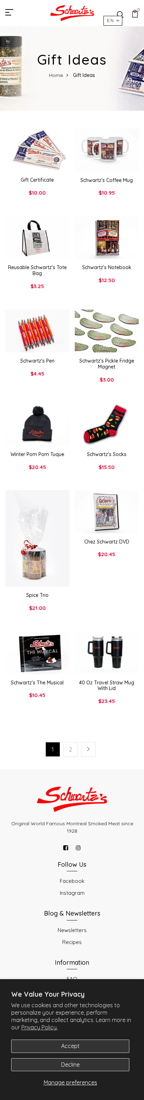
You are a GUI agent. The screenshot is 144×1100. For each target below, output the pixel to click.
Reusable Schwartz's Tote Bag (37, 270)
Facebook (72, 881)
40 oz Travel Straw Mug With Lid (106, 685)
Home (56, 75)
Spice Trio (37, 595)
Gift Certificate (37, 180)
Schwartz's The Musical (37, 682)
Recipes (72, 942)
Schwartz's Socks (107, 454)
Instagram (72, 893)
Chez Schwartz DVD (106, 542)
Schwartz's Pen (37, 361)
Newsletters (72, 930)
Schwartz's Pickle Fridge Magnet (106, 364)
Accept (70, 1045)
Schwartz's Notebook (106, 267)
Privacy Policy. (39, 1027)
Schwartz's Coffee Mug (106, 180)
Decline (70, 1064)
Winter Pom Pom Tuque (37, 454)
